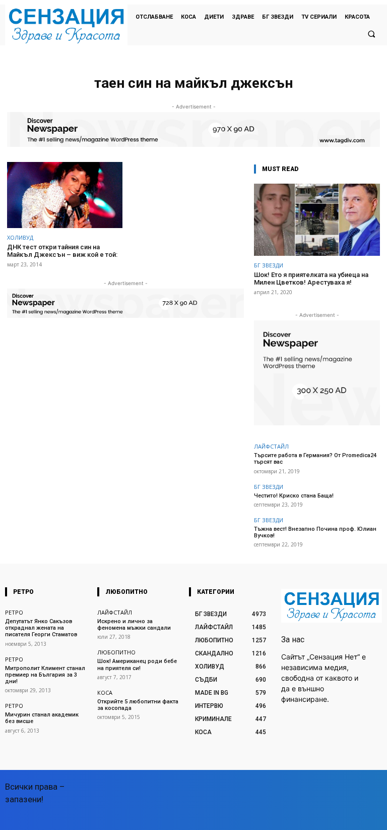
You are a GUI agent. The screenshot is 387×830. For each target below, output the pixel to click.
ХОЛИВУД (20, 237)
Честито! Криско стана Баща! (294, 495)
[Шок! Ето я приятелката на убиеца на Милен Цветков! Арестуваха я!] (317, 220)
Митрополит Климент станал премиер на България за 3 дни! (45, 675)
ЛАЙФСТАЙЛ (271, 446)
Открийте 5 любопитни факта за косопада (137, 704)
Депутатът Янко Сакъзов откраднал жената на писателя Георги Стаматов (41, 628)
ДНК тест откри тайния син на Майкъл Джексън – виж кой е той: (62, 251)
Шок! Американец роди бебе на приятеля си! (137, 664)
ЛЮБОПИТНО (116, 652)
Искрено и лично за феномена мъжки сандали (134, 624)
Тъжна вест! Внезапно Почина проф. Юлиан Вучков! (315, 532)
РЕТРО (14, 612)
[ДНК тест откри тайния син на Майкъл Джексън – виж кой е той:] (64, 195)
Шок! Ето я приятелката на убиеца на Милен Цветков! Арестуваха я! (311, 279)
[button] (371, 33)
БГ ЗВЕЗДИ (268, 265)
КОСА (104, 692)
